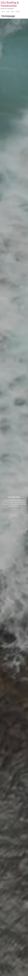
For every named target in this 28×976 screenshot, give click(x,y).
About (8, 11)
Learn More (14, 515)
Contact (18, 11)
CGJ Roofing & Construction (10, 4)
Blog (12, 11)
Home (3, 11)
